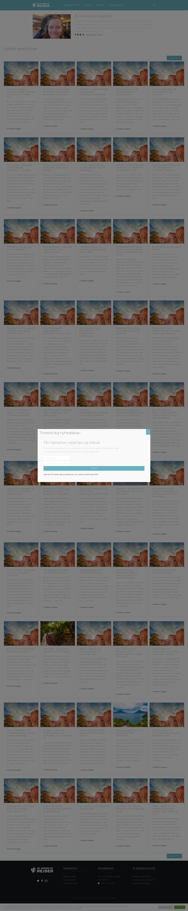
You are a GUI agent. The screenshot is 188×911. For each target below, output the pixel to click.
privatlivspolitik (90, 474)
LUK (148, 432)
